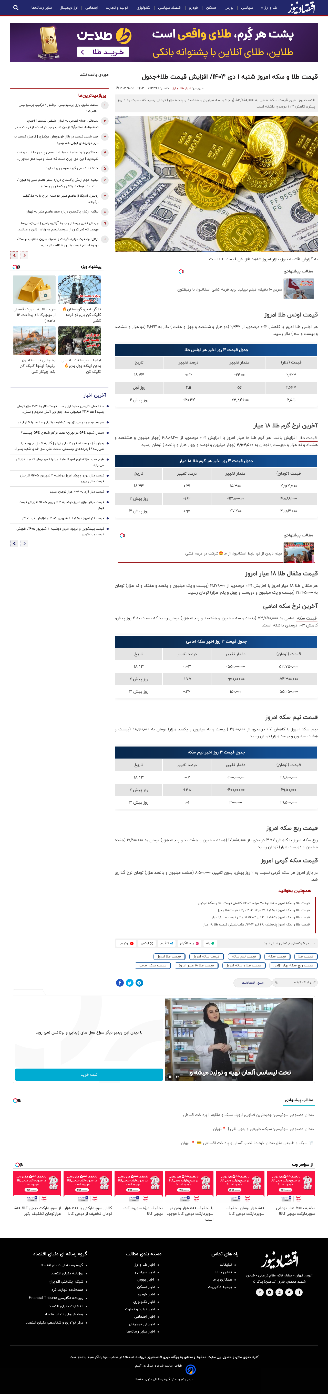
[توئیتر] (130, 983)
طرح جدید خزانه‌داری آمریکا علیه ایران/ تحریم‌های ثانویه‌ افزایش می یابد (60, 462)
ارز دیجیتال (69, 7)
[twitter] (289, 1292)
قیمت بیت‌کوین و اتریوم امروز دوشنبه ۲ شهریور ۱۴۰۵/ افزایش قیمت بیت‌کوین (60, 532)
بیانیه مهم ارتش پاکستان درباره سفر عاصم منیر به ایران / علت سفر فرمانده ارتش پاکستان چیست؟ (57, 183)
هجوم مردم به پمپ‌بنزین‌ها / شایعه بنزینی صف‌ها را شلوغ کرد (60, 422)
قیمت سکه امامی (152, 965)
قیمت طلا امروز (169, 956)
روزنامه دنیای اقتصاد (67, 1273)
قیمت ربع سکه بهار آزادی (293, 965)
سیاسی (247, 7)
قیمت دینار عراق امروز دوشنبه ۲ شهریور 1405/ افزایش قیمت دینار (61, 505)
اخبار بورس (146, 1279)
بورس (229, 7)
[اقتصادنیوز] (279, 1260)
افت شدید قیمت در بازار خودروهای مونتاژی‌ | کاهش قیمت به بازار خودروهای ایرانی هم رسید (56, 139)
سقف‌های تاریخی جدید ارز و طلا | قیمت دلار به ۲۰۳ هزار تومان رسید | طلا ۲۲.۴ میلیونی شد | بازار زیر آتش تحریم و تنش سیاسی (60, 409)
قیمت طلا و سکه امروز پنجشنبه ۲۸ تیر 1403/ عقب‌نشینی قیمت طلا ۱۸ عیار (256, 924)
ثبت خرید (89, 1075)
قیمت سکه (307, 618)
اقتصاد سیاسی (169, 7)
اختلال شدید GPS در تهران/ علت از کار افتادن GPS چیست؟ (62, 433)
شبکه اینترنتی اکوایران (66, 1281)
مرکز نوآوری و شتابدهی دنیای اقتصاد (54, 1322)
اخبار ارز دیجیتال (142, 1324)
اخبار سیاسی (145, 1272)
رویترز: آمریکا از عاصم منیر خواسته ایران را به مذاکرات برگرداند (60, 199)
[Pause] (170, 1077)
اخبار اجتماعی (144, 1316)
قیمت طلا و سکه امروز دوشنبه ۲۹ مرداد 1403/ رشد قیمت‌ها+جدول (263, 910)
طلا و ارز (270, 7)
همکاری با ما (222, 1279)
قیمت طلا (308, 438)
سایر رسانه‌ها (42, 7)
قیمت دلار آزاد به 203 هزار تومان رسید (77, 491)
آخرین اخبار (95, 395)
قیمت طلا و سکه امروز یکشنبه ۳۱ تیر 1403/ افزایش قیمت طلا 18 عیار (261, 917)
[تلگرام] (139, 983)
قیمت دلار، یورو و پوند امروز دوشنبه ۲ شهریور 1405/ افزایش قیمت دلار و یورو (62, 478)
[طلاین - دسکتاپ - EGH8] (164, 42)
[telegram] (269, 1292)
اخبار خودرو (146, 1294)
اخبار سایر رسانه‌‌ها (141, 1331)
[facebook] (299, 1292)
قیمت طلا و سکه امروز (243, 965)
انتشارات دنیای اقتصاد (66, 1306)
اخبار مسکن (146, 1287)
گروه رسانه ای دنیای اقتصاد (61, 1265)
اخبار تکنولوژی (144, 1301)
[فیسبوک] (120, 983)
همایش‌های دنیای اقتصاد (63, 1314)
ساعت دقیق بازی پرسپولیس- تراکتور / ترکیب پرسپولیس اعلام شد (58, 108)
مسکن (211, 7)
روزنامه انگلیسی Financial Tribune (56, 1298)
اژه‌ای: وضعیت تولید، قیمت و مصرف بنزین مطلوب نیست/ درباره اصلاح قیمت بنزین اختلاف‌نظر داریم (57, 242)
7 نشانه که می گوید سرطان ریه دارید (72, 168)
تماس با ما (224, 1272)
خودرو (193, 7)
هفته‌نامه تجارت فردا (67, 1289)
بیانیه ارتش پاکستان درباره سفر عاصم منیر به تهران (62, 211)
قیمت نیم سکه (244, 956)
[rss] (260, 1292)
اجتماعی (91, 7)
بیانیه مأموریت (220, 1287)
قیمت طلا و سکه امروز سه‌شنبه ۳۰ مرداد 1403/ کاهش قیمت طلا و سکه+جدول (254, 903)
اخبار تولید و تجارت (140, 1309)
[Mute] (177, 1077)
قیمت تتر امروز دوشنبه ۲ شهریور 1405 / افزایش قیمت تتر (63, 518)
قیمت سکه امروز (206, 956)
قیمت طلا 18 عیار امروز (196, 965)
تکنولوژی (143, 7)
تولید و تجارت (117, 7)
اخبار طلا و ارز (181, 88)
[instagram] (279, 1292)
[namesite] (301, 7)
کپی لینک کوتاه (304, 983)
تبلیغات (226, 1264)
